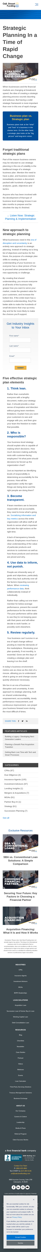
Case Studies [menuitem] (20, 1052)
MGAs (9, 797)
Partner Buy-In (12, 802)
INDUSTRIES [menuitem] (20, 965)
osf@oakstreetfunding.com (20, 1173)
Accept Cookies (20, 1237)
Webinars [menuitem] (20, 1069)
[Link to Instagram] (23, 1187)
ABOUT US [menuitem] (20, 1106)
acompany (20, 1150)
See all (6, 818)
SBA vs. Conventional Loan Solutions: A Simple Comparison (20, 860)
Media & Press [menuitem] (21, 1128)
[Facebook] (18, 721)
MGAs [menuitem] (20, 987)
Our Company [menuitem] (20, 1111)
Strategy (10, 806)
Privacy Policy (17, 1217)
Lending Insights (13, 788)
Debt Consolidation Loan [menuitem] (20, 1022)
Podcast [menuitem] (20, 1058)
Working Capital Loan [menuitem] (20, 1017)
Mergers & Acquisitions (16, 793)
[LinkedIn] (27, 721)
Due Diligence (12, 775)
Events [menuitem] (20, 1075)
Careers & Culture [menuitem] (20, 1116)
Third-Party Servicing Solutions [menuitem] (20, 1087)
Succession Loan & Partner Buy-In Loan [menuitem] (20, 1011)
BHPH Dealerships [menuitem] (20, 993)
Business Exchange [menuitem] (20, 1098)
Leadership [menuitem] (20, 1122)
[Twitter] (22, 721)
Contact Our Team (20, 1166)
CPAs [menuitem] (20, 970)
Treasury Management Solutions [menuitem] (20, 1093)
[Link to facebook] (14, 1187)
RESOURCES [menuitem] (20, 1030)
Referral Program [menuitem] (21, 1134)
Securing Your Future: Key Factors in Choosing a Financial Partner (20, 896)
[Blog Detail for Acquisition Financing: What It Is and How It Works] (20, 916)
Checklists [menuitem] (20, 1041)
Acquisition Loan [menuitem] (20, 1005)
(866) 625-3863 (21, 1168)
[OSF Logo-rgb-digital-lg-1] (11, 5)
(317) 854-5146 (26, 1171)
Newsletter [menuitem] (20, 1046)
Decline (20, 1243)
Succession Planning (15, 811)
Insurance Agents (15, 779)
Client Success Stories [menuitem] (20, 1140)
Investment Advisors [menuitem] (20, 981)
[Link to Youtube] (27, 1187)
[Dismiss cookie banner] (33, 1199)
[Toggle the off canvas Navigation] (36, 5)
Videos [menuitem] (20, 1064)
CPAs (9, 770)
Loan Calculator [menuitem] (20, 1081)
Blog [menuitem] (20, 1035)
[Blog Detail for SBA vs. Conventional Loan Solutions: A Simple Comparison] (20, 843)
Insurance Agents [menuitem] (21, 975)
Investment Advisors (16, 784)
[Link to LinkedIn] (18, 1187)
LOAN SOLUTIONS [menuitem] (20, 1000)
